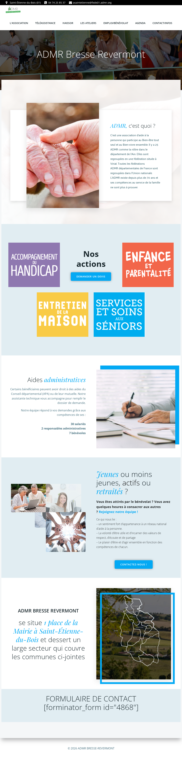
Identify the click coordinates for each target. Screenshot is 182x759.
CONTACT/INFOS (162, 23)
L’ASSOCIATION (19, 23)
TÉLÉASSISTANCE (45, 23)
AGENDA (140, 23)
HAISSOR (68, 23)
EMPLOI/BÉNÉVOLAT (115, 23)
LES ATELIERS (88, 23)
